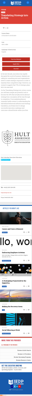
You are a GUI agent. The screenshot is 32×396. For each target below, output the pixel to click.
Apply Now (16, 64)
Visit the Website (16, 59)
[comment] (28, 232)
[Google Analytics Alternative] (3, 395)
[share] (5, 28)
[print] (7, 28)
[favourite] (4, 28)
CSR (3, 310)
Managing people (6, 260)
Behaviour (4, 232)
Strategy (4, 286)
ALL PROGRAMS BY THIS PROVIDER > (9, 345)
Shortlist (16, 69)
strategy (3, 12)
